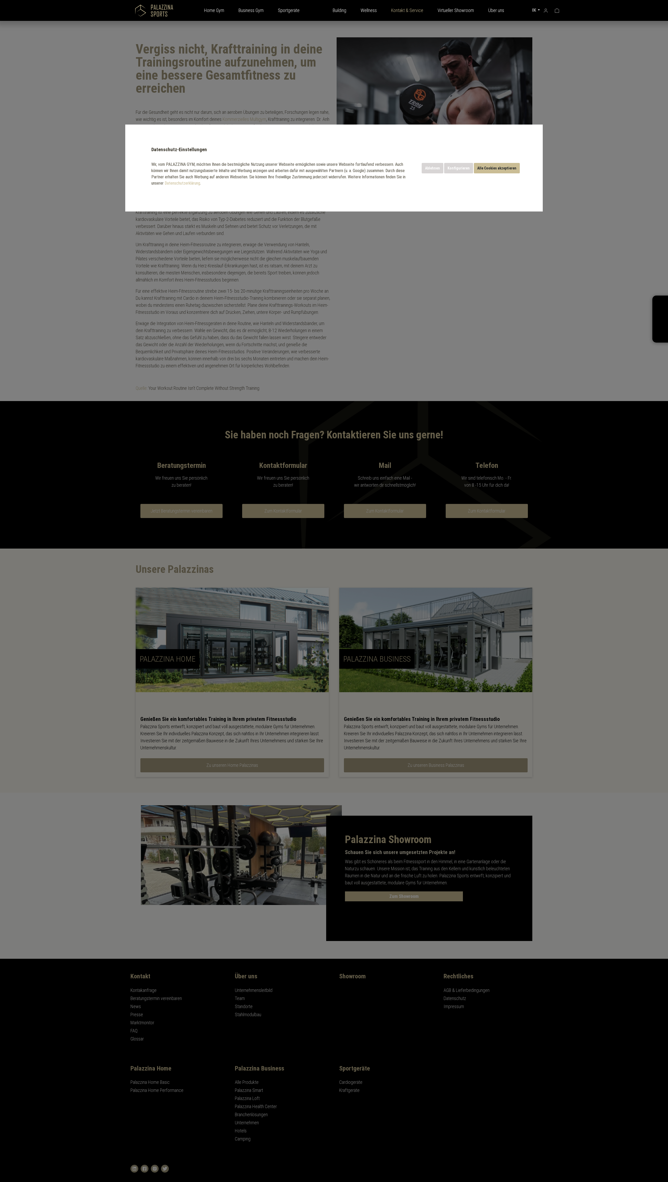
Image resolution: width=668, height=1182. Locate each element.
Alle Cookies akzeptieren (496, 168)
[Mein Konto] (545, 10)
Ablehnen (432, 168)
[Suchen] (522, 10)
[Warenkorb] (557, 10)
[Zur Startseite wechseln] (154, 10)
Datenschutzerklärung (182, 183)
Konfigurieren (459, 168)
